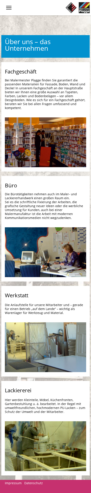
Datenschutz (33, 483)
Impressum (13, 483)
